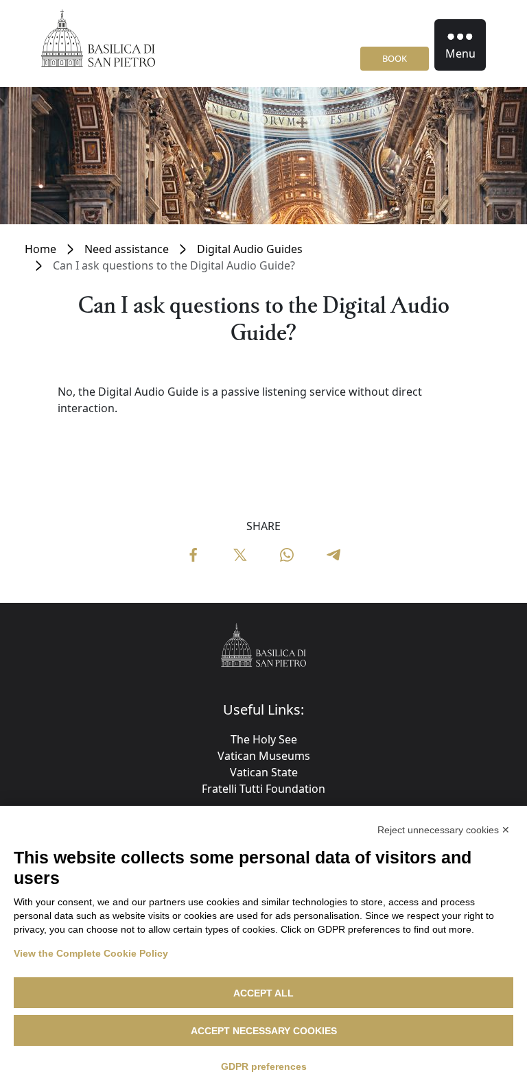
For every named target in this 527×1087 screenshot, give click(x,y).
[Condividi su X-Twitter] (240, 553)
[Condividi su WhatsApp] (287, 553)
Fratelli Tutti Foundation (263, 788)
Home (40, 248)
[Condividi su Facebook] (193, 553)
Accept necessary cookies (264, 1030)
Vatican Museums (264, 755)
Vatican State (264, 772)
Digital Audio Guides (250, 248)
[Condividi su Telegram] (333, 553)
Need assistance (126, 248)
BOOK (394, 58)
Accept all (263, 993)
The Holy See (264, 739)
